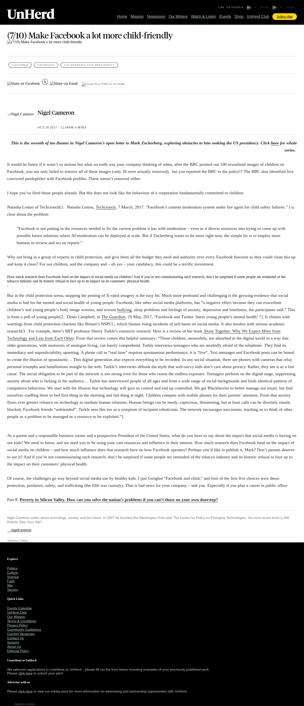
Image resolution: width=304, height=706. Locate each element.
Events (225, 16)
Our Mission (16, 617)
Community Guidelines (24, 629)
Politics (12, 568)
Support (13, 642)
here (275, 143)
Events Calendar (19, 608)
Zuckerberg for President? (89, 65)
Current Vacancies (21, 634)
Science (13, 577)
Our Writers (178, 16)
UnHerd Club (258, 16)
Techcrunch (106, 207)
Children (20, 65)
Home (122, 16)
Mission (137, 16)
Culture (12, 572)
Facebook (46, 65)
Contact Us (15, 638)
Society (12, 590)
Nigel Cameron (56, 112)
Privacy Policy (17, 625)
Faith (11, 581)
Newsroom (156, 16)
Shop (238, 16)
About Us (14, 647)
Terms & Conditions (21, 621)
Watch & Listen (203, 16)
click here (25, 673)
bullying (124, 309)
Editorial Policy (18, 651)
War (10, 585)
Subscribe (285, 16)
